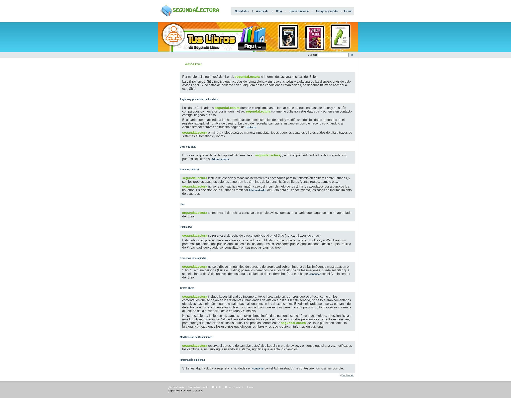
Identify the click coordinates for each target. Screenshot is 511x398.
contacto (251, 127)
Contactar (315, 274)
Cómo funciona (299, 11)
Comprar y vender (327, 11)
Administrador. (220, 159)
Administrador (257, 190)
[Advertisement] (235, 54)
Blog (279, 11)
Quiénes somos (176, 387)
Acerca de (262, 11)
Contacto (216, 387)
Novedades (242, 11)
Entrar (348, 11)
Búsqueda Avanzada (198, 387)
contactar (258, 368)
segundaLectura (194, 390)
